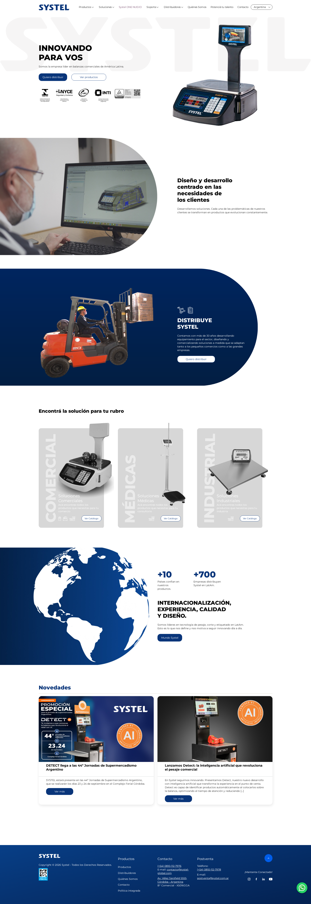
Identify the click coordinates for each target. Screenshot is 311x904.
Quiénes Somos (197, 7)
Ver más (60, 791)
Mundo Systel (169, 637)
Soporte (151, 7)
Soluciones (105, 7)
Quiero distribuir (52, 77)
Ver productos (89, 77)
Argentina (260, 7)
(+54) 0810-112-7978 (209, 869)
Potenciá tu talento (222, 7)
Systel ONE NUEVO (130, 7)
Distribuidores (172, 7)
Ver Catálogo (91, 518)
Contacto (242, 7)
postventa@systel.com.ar (213, 878)
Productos (85, 7)
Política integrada (129, 890)
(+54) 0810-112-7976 (169, 866)
